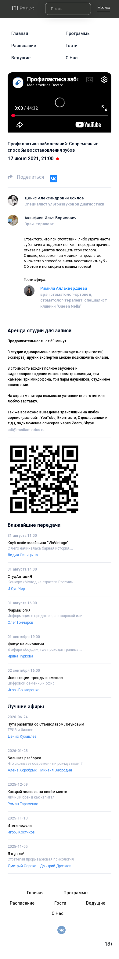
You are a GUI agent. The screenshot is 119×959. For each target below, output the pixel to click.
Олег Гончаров (20, 622)
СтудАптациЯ (20, 576)
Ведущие (21, 57)
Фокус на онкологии (26, 644)
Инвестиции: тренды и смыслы (35, 678)
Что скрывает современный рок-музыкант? (45, 763)
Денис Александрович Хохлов (54, 198)
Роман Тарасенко (23, 804)
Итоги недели (20, 825)
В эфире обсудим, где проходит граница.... (45, 649)
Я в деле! (16, 854)
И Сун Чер (16, 589)
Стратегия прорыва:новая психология (41, 859)
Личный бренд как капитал (31, 797)
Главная (19, 33)
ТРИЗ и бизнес (20, 730)
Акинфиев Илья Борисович (50, 218)
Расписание (23, 45)
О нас (72, 57)
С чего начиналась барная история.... (40, 548)
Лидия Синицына (23, 555)
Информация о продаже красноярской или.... (47, 616)
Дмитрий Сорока (22, 866)
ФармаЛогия (19, 610)
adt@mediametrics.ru (26, 430)
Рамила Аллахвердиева (63, 288)
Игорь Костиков (21, 832)
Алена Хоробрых (22, 770)
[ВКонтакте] (53, 178)
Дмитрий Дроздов (55, 866)
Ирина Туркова (20, 656)
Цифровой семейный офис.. (32, 683)
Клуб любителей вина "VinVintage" (38, 543)
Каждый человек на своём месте (37, 792)
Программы (78, 33)
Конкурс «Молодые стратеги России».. (41, 582)
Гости (72, 45)
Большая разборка (24, 758)
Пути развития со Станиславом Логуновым (46, 724)
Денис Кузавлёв (22, 736)
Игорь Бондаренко (23, 690)
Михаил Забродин (56, 770)
